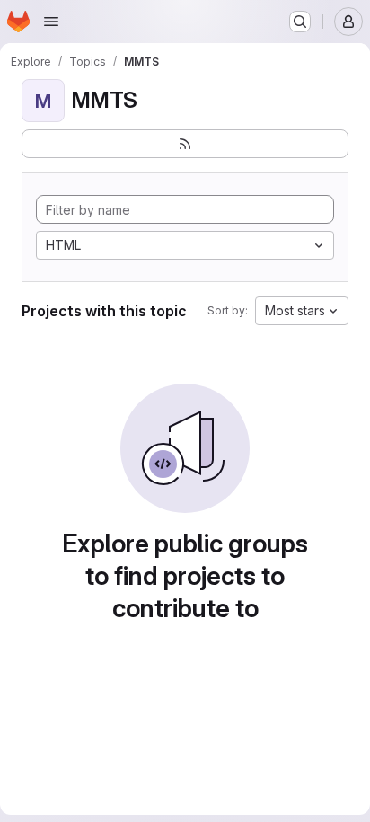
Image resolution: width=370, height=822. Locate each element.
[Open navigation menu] (51, 21)
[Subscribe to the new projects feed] (185, 143)
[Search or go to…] (300, 21)
